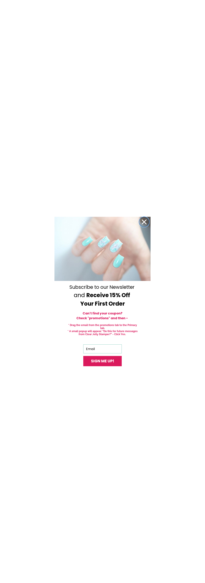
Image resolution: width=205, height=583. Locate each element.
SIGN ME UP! (102, 361)
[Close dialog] (144, 222)
